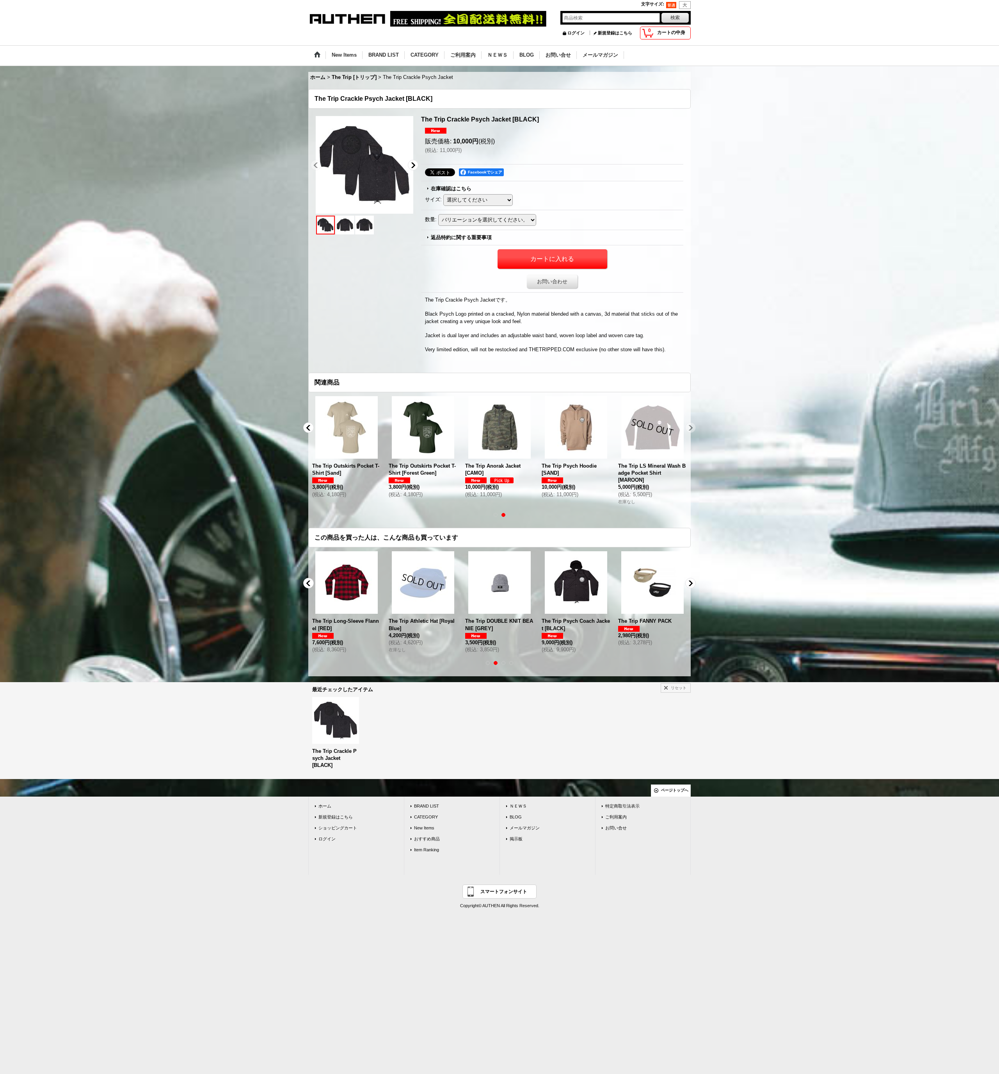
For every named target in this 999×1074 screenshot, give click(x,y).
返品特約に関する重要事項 (461, 237)
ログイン (576, 32)
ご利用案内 (616, 817)
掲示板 (516, 838)
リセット (678, 688)
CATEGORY (426, 817)
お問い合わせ (552, 281)
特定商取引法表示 (622, 806)
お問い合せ (616, 828)
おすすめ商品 (427, 838)
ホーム (324, 806)
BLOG (516, 817)
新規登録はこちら (615, 32)
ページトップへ (674, 790)
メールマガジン (525, 828)
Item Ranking (426, 849)
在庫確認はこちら (451, 188)
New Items (424, 828)
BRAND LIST (426, 806)
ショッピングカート (337, 828)
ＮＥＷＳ (518, 806)
